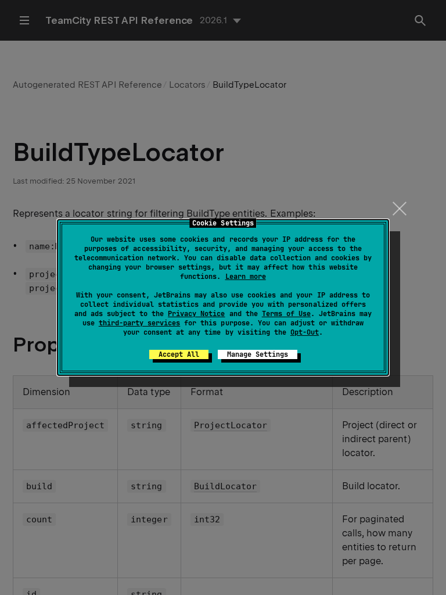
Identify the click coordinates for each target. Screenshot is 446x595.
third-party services (139, 323)
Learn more (245, 276)
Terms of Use (286, 313)
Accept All (179, 354)
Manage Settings (257, 354)
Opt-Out (304, 332)
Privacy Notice (196, 313)
